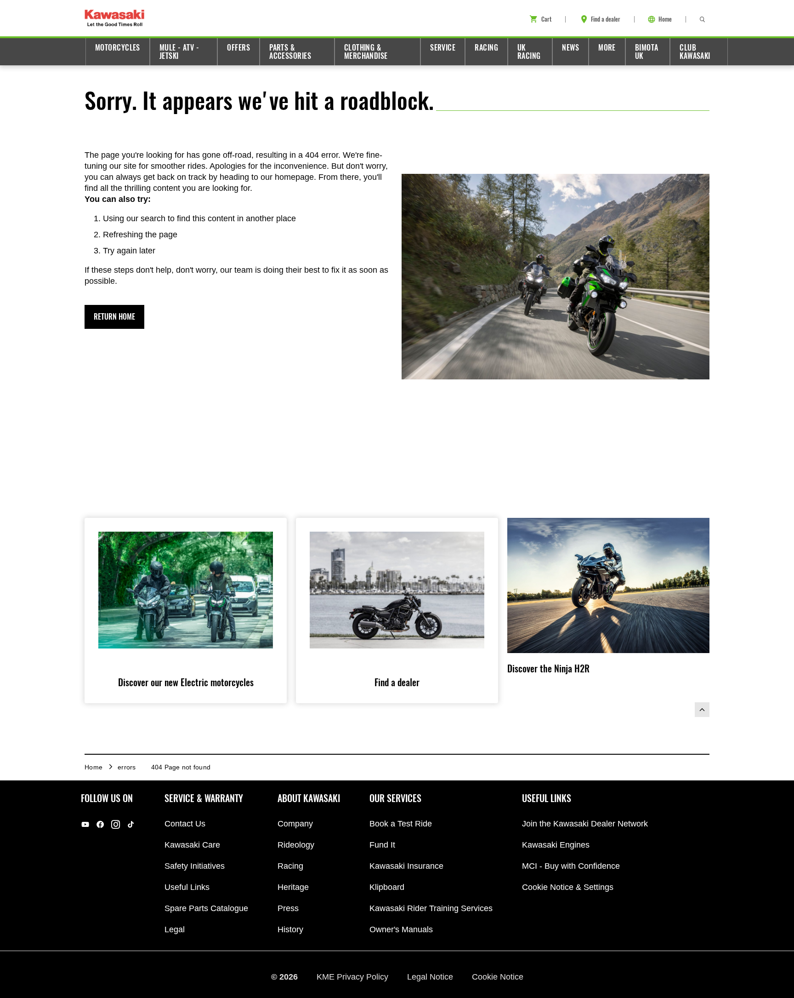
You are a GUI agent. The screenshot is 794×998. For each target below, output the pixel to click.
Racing (486, 47)
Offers (238, 47)
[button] (114, 317)
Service (442, 47)
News (570, 47)
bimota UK (646, 52)
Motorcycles (117, 47)
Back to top (702, 709)
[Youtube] (85, 824)
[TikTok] (130, 824)
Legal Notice (431, 976)
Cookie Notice (497, 976)
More (607, 47)
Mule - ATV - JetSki (179, 52)
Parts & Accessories (290, 52)
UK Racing (529, 52)
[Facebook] (100, 824)
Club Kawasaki (695, 52)
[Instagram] (115, 824)
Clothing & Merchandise (366, 52)
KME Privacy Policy (354, 976)
